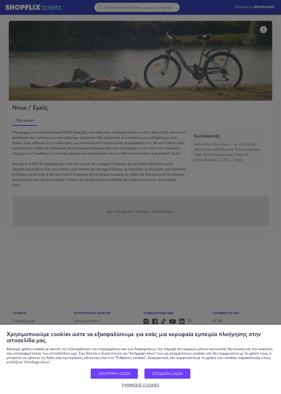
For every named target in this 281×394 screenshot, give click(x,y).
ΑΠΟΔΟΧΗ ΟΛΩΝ (167, 373)
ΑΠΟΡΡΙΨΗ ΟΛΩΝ (114, 373)
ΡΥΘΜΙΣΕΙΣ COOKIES (140, 385)
